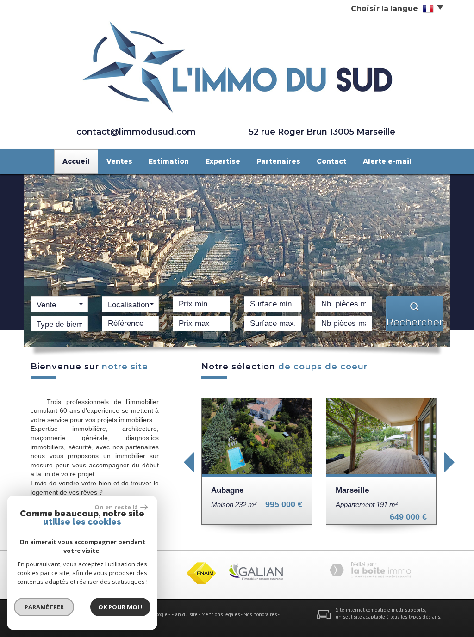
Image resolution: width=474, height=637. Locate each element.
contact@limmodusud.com (136, 131)
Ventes (119, 161)
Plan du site (184, 614)
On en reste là (116, 507)
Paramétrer (44, 607)
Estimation (169, 161)
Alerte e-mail (387, 161)
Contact (331, 161)
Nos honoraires (260, 614)
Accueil (76, 161)
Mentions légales (220, 614)
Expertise (223, 161)
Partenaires (278, 161)
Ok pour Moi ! (120, 607)
